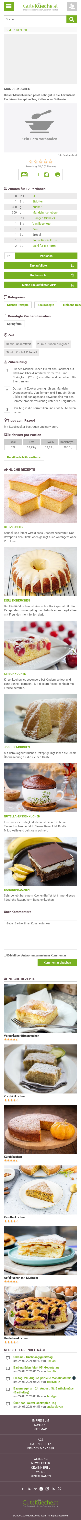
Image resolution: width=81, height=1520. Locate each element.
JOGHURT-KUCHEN (17, 747)
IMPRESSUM (40, 1420)
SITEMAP (40, 1429)
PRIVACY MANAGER (40, 1448)
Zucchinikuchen (14, 1096)
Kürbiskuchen (13, 1157)
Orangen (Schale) (43, 218)
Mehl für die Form (44, 246)
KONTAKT (40, 1425)
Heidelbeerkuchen (16, 1338)
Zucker (36, 207)
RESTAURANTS (40, 1476)
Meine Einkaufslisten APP (39, 285)
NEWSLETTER (40, 1463)
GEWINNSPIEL (40, 1467)
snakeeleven (55, 1406)
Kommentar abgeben (57, 962)
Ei (33, 196)
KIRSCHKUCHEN (15, 674)
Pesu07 (51, 1361)
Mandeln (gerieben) (45, 212)
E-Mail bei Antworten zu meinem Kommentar (36, 955)
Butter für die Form (44, 240)
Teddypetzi (54, 1382)
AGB (40, 1439)
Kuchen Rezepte (18, 305)
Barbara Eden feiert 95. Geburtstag (36, 1367)
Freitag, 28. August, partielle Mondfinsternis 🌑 (44, 1378)
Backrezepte (46, 305)
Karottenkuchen (14, 1217)
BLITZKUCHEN (14, 527)
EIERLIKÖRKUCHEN (17, 600)
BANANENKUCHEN (17, 890)
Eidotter (37, 201)
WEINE (40, 1472)
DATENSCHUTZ (40, 1444)
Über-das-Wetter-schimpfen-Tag (34, 1403)
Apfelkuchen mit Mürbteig (21, 1278)
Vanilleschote (41, 223)
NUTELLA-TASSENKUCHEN (22, 816)
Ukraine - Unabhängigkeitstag (33, 1357)
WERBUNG (41, 1459)
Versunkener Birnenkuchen (21, 1036)
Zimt (35, 229)
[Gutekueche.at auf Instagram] (41, 1489)
